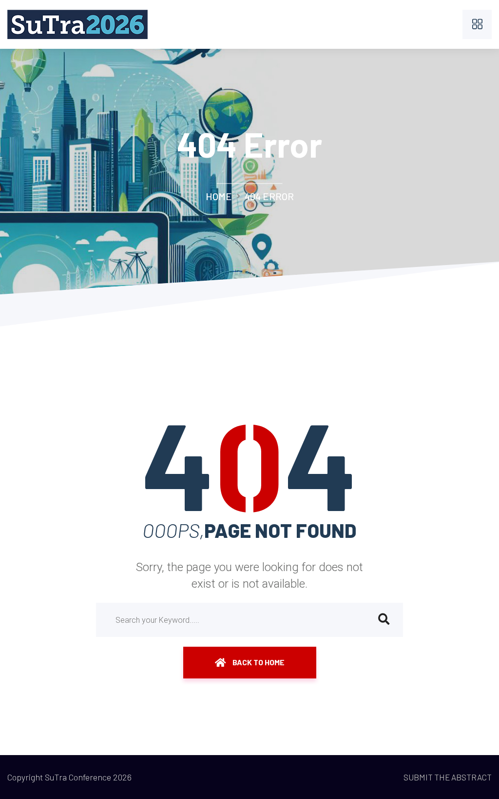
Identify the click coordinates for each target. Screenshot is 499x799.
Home (219, 196)
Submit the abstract (447, 777)
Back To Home (258, 662)
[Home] (77, 21)
